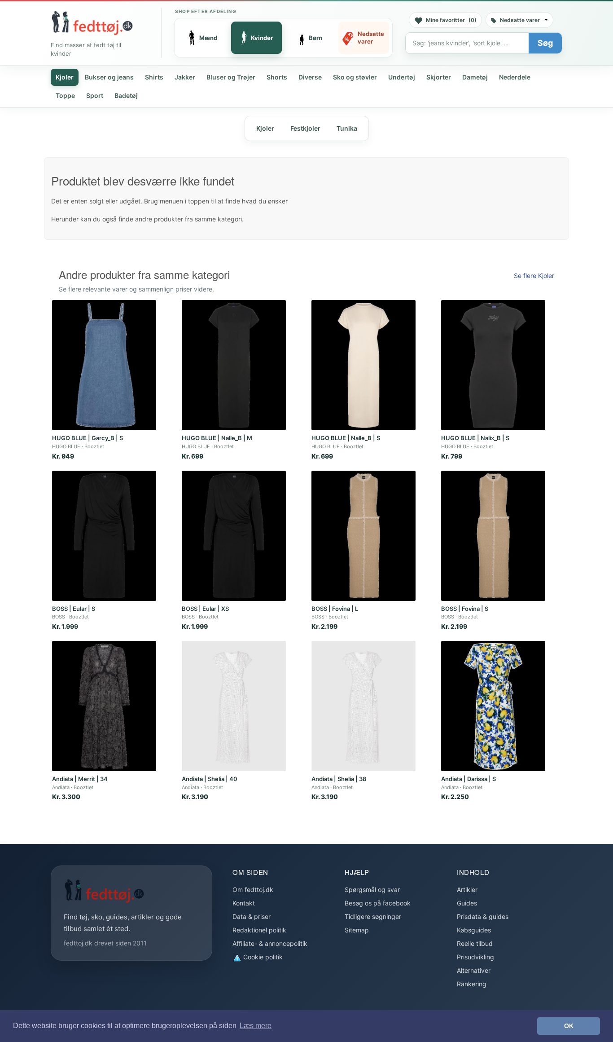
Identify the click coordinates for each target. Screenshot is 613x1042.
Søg (545, 43)
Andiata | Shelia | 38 (338, 778)
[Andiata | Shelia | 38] (363, 706)
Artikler (467, 889)
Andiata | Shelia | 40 (209, 778)
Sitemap (357, 930)
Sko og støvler (355, 77)
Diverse (310, 77)
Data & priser (251, 916)
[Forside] (92, 23)
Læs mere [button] (255, 1025)
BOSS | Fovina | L (334, 608)
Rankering (471, 984)
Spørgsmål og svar (372, 889)
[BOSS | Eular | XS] (234, 536)
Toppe (65, 95)
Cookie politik (262, 957)
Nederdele (514, 77)
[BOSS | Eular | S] (104, 536)
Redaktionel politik (259, 930)
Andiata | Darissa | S (468, 778)
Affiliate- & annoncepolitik (269, 943)
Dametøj (475, 77)
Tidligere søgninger (373, 916)
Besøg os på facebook (378, 903)
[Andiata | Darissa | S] (493, 706)
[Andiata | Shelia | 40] (234, 706)
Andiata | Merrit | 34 (80, 778)
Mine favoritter (451, 20)
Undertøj (401, 77)
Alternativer (473, 970)
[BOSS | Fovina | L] (363, 536)
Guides (467, 903)
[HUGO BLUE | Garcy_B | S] (104, 365)
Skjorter (438, 77)
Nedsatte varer (520, 20)
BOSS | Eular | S (73, 608)
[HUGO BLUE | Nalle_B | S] (363, 365)
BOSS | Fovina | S (464, 608)
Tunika (347, 128)
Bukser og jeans (109, 77)
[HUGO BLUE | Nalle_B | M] (234, 365)
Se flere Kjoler (534, 275)
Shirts (154, 77)
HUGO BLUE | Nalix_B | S (475, 438)
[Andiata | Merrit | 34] (104, 706)
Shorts (277, 77)
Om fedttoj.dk (252, 889)
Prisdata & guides (482, 916)
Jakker (185, 77)
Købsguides (474, 930)
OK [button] (569, 1025)
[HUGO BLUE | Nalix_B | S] (493, 365)
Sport (94, 95)
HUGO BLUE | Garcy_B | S (87, 438)
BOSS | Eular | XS (205, 608)
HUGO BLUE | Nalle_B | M (217, 438)
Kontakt (243, 903)
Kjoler (65, 77)
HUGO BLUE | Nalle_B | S (345, 438)
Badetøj (126, 95)
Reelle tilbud (475, 943)
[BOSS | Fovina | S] (493, 536)
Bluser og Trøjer (230, 77)
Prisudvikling (475, 957)
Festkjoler (305, 128)
